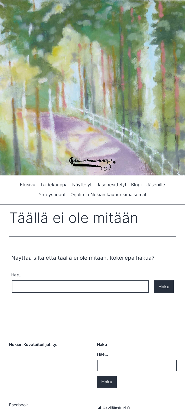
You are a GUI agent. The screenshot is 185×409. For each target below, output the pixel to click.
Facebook (18, 404)
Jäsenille (155, 184)
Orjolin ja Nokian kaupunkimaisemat (108, 194)
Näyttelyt (82, 184)
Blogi (136, 184)
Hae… (16, 275)
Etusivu (27, 184)
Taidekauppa (53, 184)
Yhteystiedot (52, 194)
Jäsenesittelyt (111, 184)
